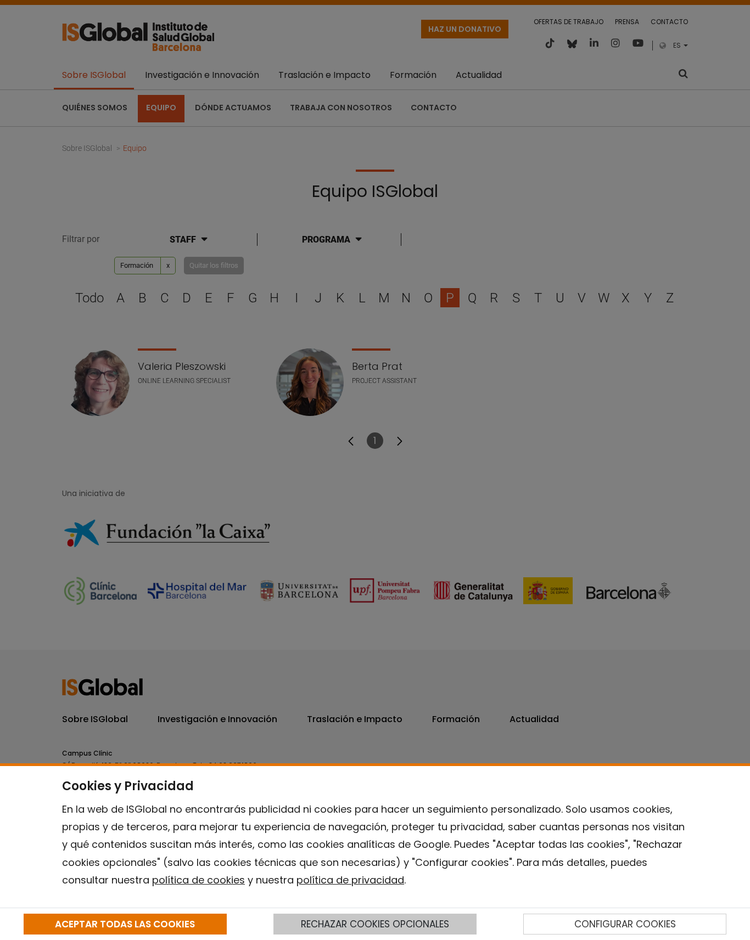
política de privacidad (350, 880)
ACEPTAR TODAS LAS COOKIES (125, 924)
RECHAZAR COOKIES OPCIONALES (375, 924)
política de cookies (198, 880)
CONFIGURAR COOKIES (625, 924)
